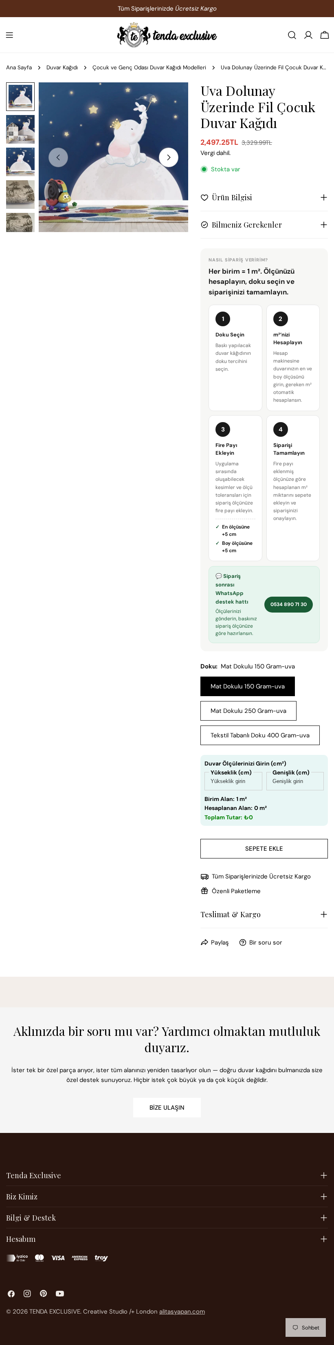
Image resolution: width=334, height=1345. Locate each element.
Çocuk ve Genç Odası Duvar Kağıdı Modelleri (149, 67)
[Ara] (292, 35)
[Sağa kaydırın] (168, 157)
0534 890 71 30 (288, 604)
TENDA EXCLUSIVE (54, 1311)
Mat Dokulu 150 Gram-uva (248, 686)
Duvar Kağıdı (62, 67)
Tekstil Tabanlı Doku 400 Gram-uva (260, 735)
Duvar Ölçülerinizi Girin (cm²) (245, 763)
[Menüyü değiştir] (9, 35)
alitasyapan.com (182, 1311)
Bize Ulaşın (167, 1108)
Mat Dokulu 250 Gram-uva (248, 711)
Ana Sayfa (19, 67)
